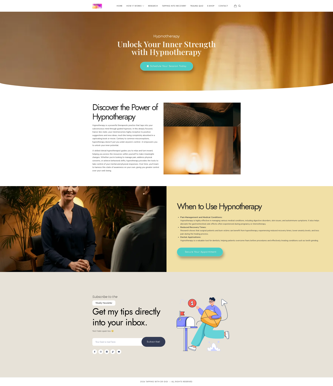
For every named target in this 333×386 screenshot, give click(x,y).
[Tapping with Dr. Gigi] (97, 6)
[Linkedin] (106, 351)
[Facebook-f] (94, 351)
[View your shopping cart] (235, 6)
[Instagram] (100, 351)
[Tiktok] (112, 351)
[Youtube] (119, 351)
